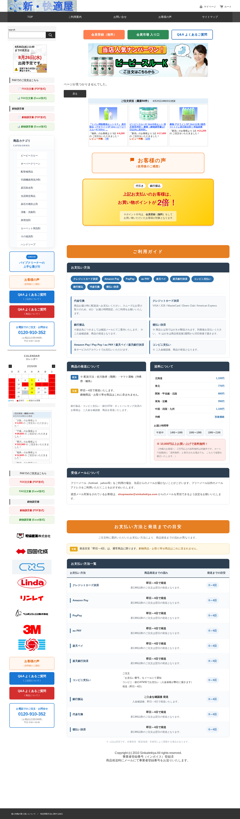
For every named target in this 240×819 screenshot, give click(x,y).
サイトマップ (210, 17)
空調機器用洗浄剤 (30, 179)
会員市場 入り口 (148, 34)
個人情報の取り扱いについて (23, 814)
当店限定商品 (28, 196)
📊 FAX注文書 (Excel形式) (31, 98)
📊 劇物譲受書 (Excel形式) (32, 126)
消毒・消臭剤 (28, 212)
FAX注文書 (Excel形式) (32, 491)
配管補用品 (27, 171)
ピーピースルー (29, 155)
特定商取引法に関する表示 (51, 814)
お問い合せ (120, 17)
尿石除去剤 (27, 187)
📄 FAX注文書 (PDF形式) (32, 88)
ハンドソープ (28, 244)
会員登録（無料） (104, 34)
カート (228, 6)
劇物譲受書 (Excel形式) (32, 519)
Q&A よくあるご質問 (192, 34)
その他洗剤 (27, 236)
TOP (30, 17)
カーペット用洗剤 (30, 228)
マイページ (210, 6)
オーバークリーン (30, 163)
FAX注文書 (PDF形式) (32, 482)
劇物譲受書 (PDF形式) (32, 510)
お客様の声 (165, 17)
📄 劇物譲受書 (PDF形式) (32, 117)
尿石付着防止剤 (29, 204)
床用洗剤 (26, 220)
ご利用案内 (75, 17)
